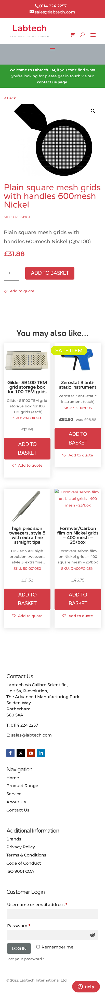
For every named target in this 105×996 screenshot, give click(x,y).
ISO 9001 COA (20, 871)
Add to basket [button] (27, 448)
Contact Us (17, 810)
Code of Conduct (23, 863)
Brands (13, 839)
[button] (93, 111)
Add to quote (22, 291)
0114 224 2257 (24, 725)
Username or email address (46, 904)
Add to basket (50, 273)
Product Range (22, 785)
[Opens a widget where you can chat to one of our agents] (86, 987)
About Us (16, 802)
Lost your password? (25, 959)
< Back (10, 98)
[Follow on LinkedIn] (41, 753)
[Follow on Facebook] (10, 753)
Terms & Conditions (26, 855)
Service (13, 793)
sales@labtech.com (31, 735)
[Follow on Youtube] (31, 753)
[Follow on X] (21, 753)
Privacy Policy (20, 847)
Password (28, 925)
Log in (19, 948)
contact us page (52, 82)
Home (12, 777)
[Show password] (92, 935)
